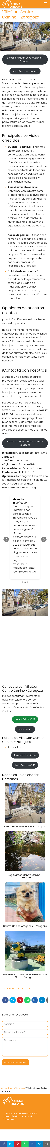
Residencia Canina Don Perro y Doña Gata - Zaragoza (25, 960)
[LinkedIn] (34, 984)
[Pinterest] (20, 984)
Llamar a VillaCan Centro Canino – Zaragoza (25, 59)
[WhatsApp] (27, 984)
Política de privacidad (23, 1100)
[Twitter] (12, 984)
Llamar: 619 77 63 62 (25, 703)
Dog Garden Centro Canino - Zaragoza (25, 860)
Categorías (8, 1103)
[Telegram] (42, 984)
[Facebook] (5, 984)
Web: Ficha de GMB (25, 749)
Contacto (7, 1100)
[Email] (46, 1144)
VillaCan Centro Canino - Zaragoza (25, 810)
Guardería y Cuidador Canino (17, 972)
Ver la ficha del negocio (25, 71)
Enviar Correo (25, 713)
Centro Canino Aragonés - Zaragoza (25, 910)
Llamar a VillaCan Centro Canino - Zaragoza (25, 443)
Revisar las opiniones (25, 739)
